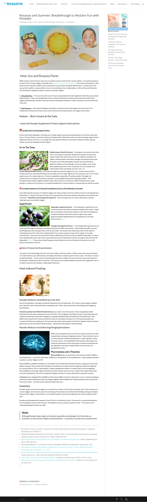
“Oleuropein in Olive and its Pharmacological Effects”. (38, 457)
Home (32, 4)
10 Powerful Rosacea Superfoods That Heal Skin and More (117, 44)
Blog (112, 4)
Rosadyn (24, 22)
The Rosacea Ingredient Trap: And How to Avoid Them (116, 65)
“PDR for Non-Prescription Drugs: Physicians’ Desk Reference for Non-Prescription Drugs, (50, 439)
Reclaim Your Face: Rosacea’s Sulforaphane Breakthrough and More (117, 36)
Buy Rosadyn (135, 4)
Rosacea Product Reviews (46, 22)
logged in (31, 484)
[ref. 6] (30, 240)
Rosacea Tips (60, 22)
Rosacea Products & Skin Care (46, 4)
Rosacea (64, 4)
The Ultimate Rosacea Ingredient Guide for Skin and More (116, 52)
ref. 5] (64, 219)
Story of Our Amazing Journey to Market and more (88, 4)
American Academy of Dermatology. (64, 83)
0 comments (70, 22)
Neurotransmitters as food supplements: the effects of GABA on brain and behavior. (49, 460)
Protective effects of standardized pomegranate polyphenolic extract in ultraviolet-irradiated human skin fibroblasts (60, 452)
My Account (122, 4)
